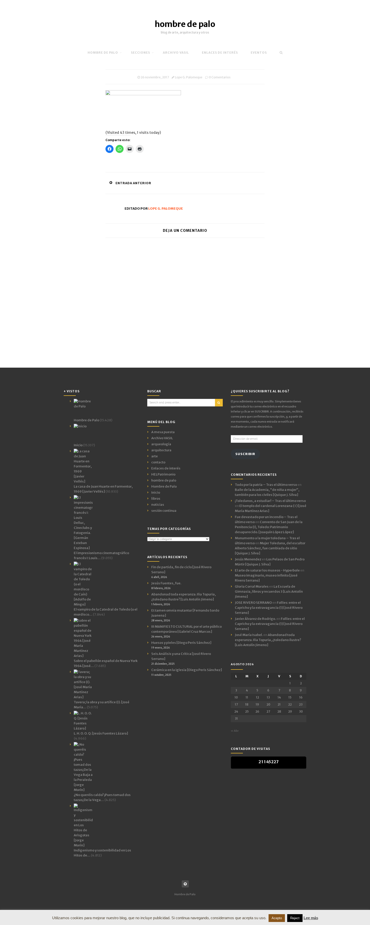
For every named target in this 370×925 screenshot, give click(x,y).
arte (154, 456)
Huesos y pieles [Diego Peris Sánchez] (181, 643)
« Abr (235, 730)
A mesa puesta (163, 432)
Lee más (311, 918)
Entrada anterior (133, 183)
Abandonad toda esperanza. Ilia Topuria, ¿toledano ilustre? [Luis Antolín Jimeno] (268, 640)
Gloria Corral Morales (252, 586)
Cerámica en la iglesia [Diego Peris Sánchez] (186, 670)
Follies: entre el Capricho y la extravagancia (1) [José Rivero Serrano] (269, 607)
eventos (259, 52)
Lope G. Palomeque (188, 77)
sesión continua (163, 510)
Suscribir (245, 454)
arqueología (161, 444)
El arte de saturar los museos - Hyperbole (267, 570)
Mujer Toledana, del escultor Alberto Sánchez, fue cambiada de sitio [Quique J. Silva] (270, 548)
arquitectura (161, 450)
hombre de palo (185, 24)
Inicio (155, 492)
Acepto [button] (277, 918)
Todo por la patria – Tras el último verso (266, 485)
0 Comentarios (220, 77)
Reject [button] (295, 918)
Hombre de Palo (103, 52)
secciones (140, 52)
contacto (158, 462)
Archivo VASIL (162, 438)
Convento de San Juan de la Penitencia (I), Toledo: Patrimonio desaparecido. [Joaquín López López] (269, 527)
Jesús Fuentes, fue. (166, 583)
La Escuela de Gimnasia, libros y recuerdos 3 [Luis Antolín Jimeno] (269, 591)
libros (155, 498)
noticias (157, 504)
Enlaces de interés (220, 52)
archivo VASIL (176, 52)
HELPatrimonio (163, 474)
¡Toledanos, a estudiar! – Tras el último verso (270, 501)
